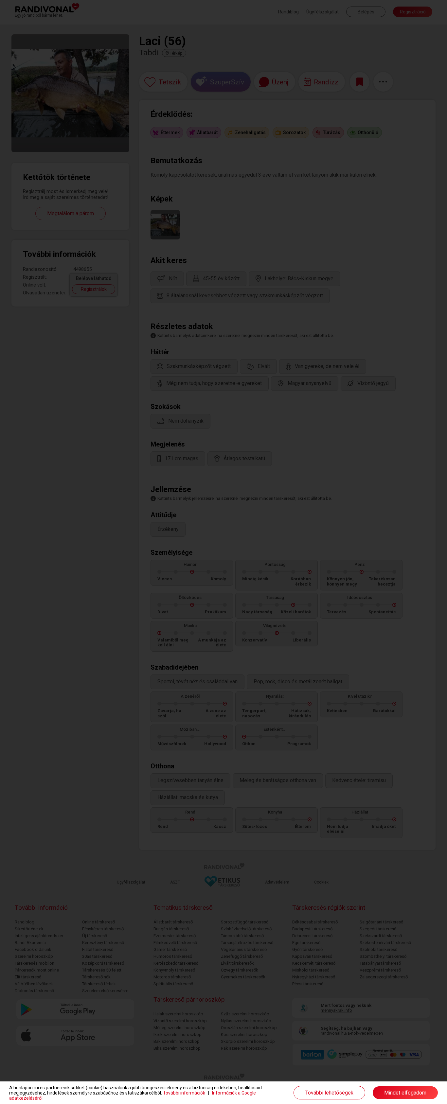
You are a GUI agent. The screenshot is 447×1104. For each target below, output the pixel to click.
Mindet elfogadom (405, 1093)
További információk (184, 1092)
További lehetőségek (329, 1093)
